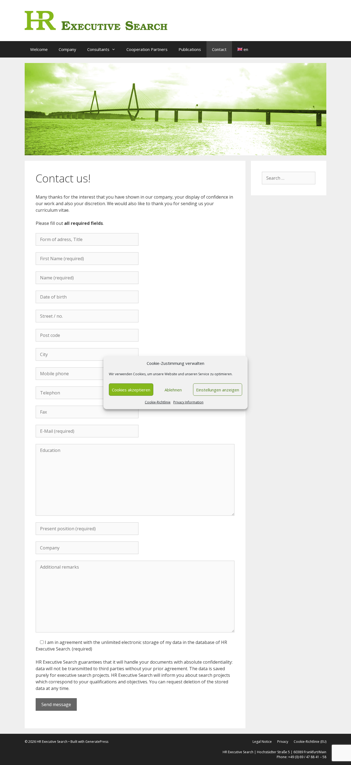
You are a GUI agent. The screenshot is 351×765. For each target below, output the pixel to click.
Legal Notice (262, 741)
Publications (190, 49)
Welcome (39, 49)
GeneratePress (96, 741)
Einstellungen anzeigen (217, 389)
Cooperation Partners (147, 49)
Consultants (98, 49)
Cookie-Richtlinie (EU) (310, 741)
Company (67, 49)
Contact (219, 49)
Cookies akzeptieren (131, 389)
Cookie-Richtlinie (158, 402)
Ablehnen (173, 389)
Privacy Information (188, 402)
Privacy (282, 741)
